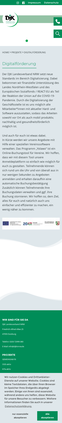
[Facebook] (23, 2)
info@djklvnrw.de (16, 346)
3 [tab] (31, 40)
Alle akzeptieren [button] (47, 416)
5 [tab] (40, 40)
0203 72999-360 (16, 341)
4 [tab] (35, 40)
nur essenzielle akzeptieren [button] (20, 416)
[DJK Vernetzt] (10, 19)
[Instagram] (18, 2)
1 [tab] (21, 40)
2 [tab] (26, 40)
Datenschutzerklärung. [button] (18, 406)
